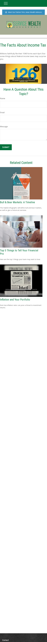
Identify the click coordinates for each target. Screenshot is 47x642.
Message (4, 126)
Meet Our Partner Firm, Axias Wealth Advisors (25, 12)
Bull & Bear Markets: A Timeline (17, 202)
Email (2, 112)
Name (2, 98)
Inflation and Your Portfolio (15, 299)
